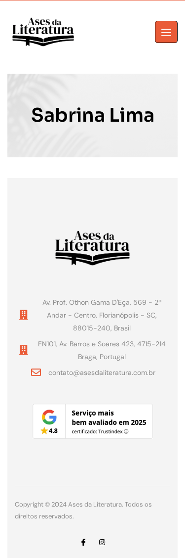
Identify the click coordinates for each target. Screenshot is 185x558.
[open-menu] (166, 32)
